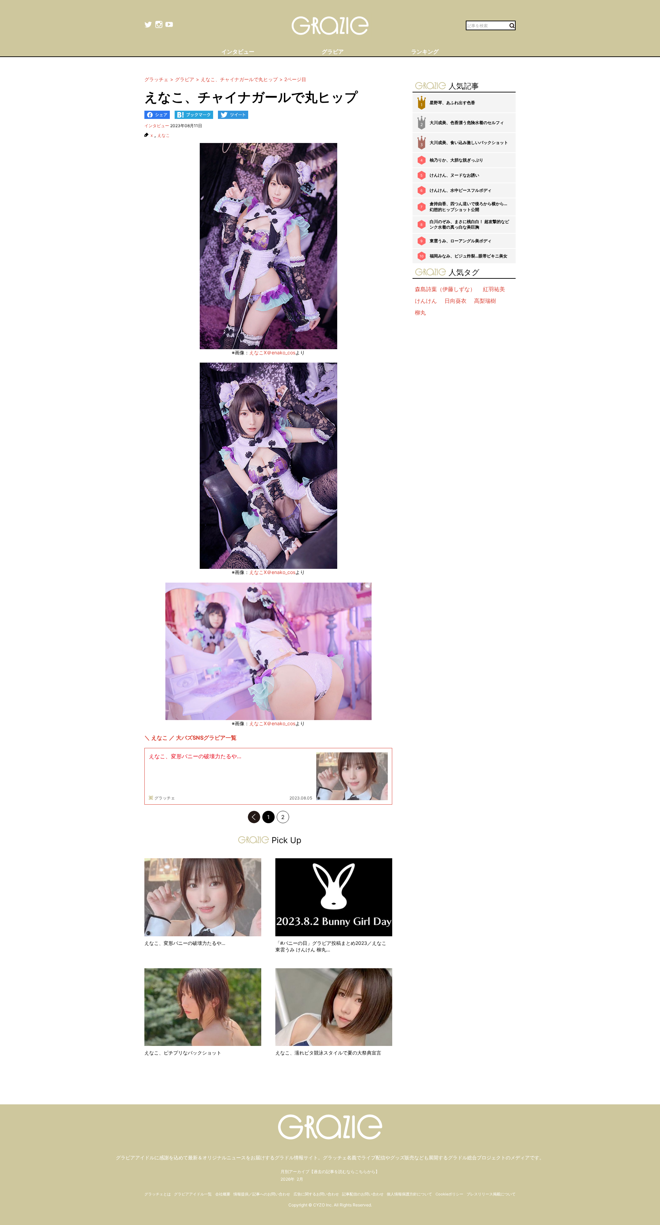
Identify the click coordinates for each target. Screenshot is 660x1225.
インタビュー (156, 125)
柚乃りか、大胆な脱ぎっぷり (456, 160)
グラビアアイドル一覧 (193, 1194)
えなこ (163, 135)
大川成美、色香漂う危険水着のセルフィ (467, 122)
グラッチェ (164, 798)
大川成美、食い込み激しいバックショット (469, 142)
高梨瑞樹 (485, 300)
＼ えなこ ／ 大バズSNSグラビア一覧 (190, 737)
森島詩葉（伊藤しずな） (445, 289)
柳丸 (420, 312)
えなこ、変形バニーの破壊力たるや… (195, 756)
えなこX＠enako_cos (272, 352)
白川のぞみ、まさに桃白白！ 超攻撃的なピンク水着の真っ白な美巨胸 (469, 224)
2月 (300, 1179)
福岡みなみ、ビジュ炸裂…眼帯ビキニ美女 (468, 255)
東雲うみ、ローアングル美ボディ (461, 240)
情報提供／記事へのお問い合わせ (261, 1194)
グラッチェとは (157, 1194)
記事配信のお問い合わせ (363, 1194)
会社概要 (222, 1194)
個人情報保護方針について (409, 1194)
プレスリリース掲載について (491, 1194)
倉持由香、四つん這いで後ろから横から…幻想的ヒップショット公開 (468, 206)
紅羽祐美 (494, 289)
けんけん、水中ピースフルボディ (461, 190)
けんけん (426, 300)
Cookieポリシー (449, 1194)
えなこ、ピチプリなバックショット (182, 1053)
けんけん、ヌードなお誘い (454, 175)
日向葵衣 (455, 300)
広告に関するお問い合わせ (316, 1194)
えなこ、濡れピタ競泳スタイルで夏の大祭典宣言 (328, 1053)
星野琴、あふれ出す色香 (452, 102)
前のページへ (254, 817)
